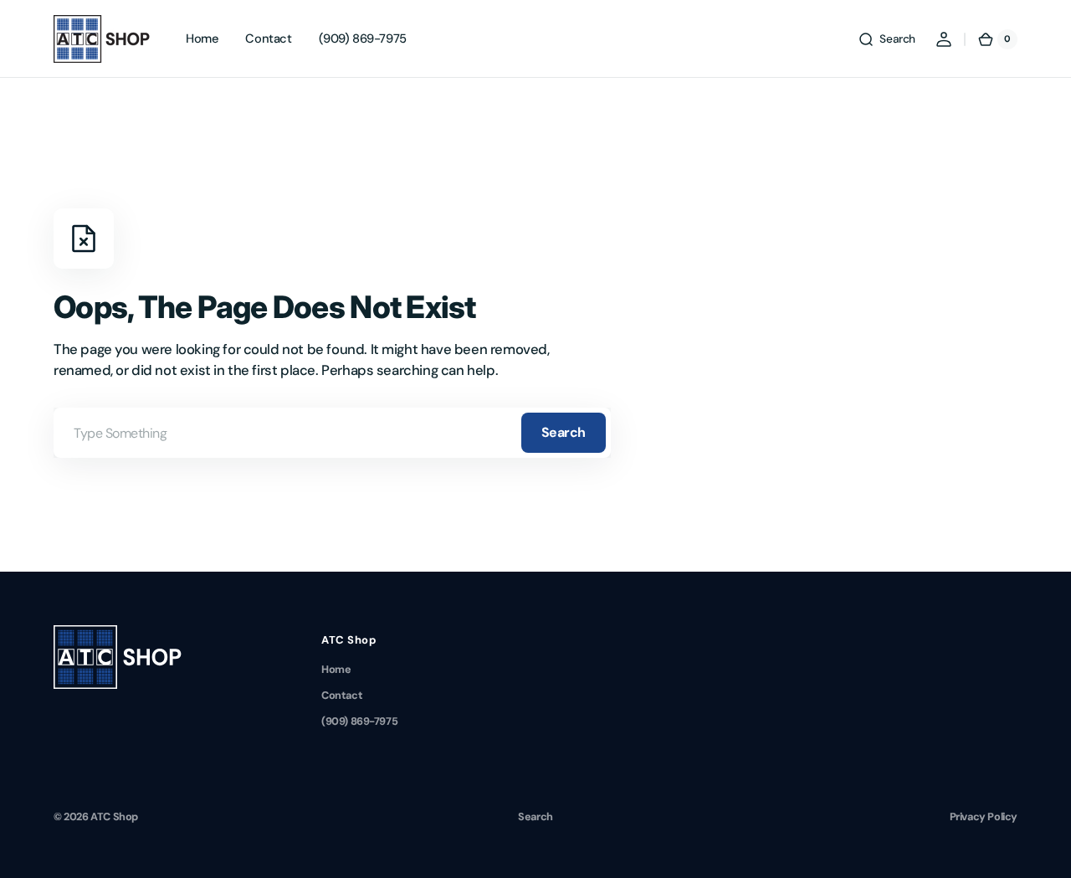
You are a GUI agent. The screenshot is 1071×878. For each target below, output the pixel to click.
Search (563, 432)
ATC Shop (114, 816)
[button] (886, 39)
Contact (341, 695)
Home (336, 669)
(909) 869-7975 (359, 721)
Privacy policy (983, 816)
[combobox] (332, 433)
